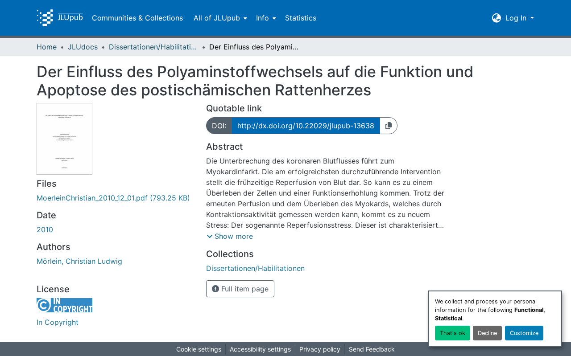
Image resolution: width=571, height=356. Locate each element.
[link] (116, 197)
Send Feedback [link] (372, 349)
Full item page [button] (244, 288)
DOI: (219, 125)
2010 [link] (45, 229)
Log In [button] (517, 17)
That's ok (452, 333)
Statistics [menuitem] (300, 17)
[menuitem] (219, 18)
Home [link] (47, 46)
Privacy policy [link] (319, 349)
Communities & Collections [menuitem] (137, 17)
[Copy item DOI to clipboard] (388, 125)
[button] (60, 18)
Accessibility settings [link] (260, 349)
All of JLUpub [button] (217, 17)
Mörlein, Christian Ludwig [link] (79, 261)
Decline (487, 333)
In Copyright (58, 322)
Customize (524, 333)
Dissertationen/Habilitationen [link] (153, 46)
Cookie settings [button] (198, 349)
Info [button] (262, 17)
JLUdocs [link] (83, 46)
